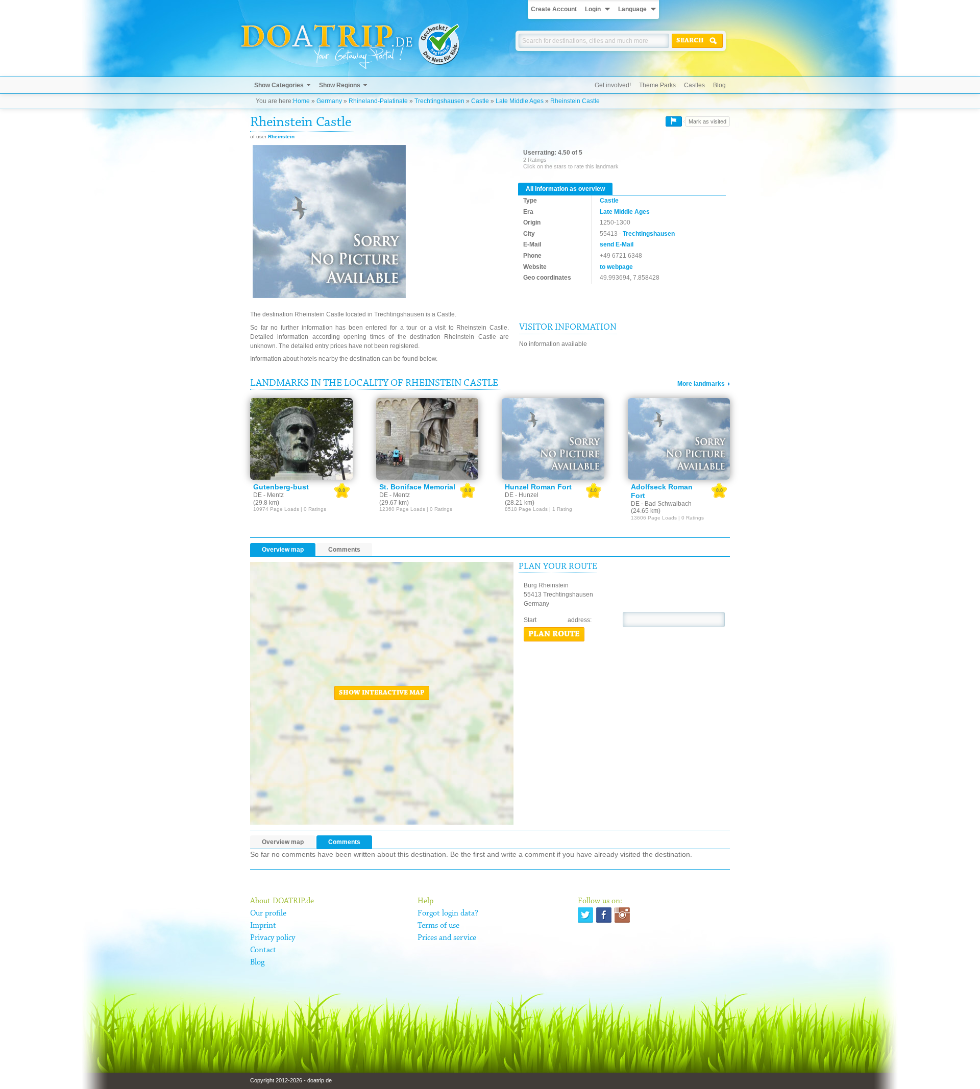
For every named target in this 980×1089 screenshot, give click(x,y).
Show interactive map (382, 693)
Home (301, 101)
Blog (719, 85)
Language (632, 9)
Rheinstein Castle (575, 101)
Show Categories (279, 85)
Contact (263, 950)
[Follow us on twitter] (585, 915)
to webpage (616, 266)
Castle (480, 101)
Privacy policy (272, 938)
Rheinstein (281, 136)
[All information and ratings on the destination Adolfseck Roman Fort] (679, 439)
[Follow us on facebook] (603, 915)
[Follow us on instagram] (622, 915)
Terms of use (438, 926)
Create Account (554, 9)
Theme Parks (657, 85)
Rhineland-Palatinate (378, 101)
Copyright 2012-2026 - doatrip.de (291, 1080)
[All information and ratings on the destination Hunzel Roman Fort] (553, 439)
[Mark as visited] (674, 121)
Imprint (263, 926)
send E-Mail (616, 244)
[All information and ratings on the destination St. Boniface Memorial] (427, 439)
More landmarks (701, 383)
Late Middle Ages (520, 101)
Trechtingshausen (439, 101)
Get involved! (613, 85)
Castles (694, 85)
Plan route (554, 634)
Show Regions (339, 85)
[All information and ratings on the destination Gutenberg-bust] (301, 439)
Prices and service (447, 938)
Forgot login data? (448, 913)
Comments (344, 549)
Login (593, 9)
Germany (329, 101)
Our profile (268, 913)
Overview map (283, 549)
